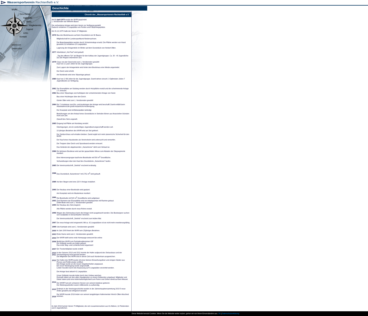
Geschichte (25, 14)
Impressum (16, 45)
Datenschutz (17, 48)
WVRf (14, 9)
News (28, 22)
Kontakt (23, 37)
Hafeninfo (27, 18)
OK (219, 314)
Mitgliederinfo (35, 25)
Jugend (29, 29)
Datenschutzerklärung (230, 314)
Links (25, 33)
